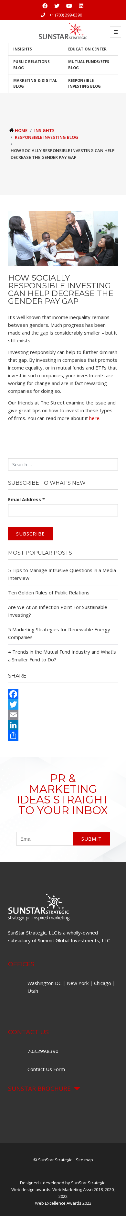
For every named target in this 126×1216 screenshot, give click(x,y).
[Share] (63, 735)
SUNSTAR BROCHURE (39, 1088)
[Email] (63, 715)
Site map (84, 1160)
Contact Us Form (46, 1069)
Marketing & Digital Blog (35, 83)
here (94, 418)
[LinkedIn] (63, 725)
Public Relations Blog (31, 64)
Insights (22, 49)
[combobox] (63, 464)
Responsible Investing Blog (84, 83)
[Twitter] (63, 704)
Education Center (87, 49)
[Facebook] (63, 694)
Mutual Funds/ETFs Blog (88, 64)
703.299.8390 (43, 1051)
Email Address (26, 499)
